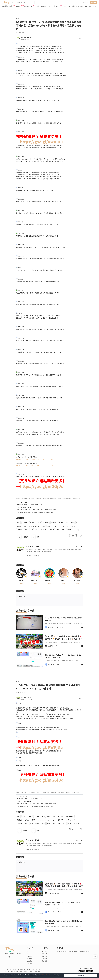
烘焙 (69, 823)
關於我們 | (8, 971)
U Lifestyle (9, 969)
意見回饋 (29, 961)
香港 (43, 823)
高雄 (67, 523)
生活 (90, 6)
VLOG (64, 6)
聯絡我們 (39, 971)
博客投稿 (29, 963)
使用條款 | (20, 971)
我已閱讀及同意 (80, 975)
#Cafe (75, 951)
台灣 (63, 526)
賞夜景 (61, 523)
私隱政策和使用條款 (47, 975)
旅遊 (73, 6)
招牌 (37, 530)
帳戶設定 (44, 953)
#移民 (88, 951)
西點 (48, 823)
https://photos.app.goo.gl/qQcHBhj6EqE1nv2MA (35, 465)
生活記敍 (46, 523)
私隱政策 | (27, 971)
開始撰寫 (93, 2)
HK (19, 969)
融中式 (69, 530)
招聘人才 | (33, 971)
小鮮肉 (49, 526)
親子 (86, 6)
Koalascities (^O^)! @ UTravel (35, 580)
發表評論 (21, 596)
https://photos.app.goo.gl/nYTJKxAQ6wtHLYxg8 (35, 459)
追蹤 (79, 38)
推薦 (63, 530)
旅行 (39, 523)
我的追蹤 (44, 958)
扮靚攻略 (47, 509)
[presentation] (16, 574)
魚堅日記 (21, 580)
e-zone (38, 969)
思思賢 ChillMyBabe (77, 580)
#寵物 (58, 951)
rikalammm (63, 580)
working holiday (34, 526)
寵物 (42, 509)
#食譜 (71, 951)
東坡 (72, 523)
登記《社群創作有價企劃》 (35, 504)
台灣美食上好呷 (26, 38)
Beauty (24, 969)
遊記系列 (43, 530)
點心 (43, 816)
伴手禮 (37, 823)
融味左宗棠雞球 (21, 526)
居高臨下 (33, 523)
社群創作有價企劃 (7, 6)
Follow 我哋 (49, 512)
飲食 (58, 530)
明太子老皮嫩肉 (71, 526)
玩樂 (81, 6)
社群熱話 (18, 6)
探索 (38, 6)
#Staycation (81, 951)
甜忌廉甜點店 (70, 816)
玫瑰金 (27, 820)
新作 (18, 523)
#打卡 (67, 951)
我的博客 (44, 961)
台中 (23, 816)
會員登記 (85, 2)
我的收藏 (44, 956)
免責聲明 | (14, 971)
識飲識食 (19, 530)
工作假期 (25, 523)
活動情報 (53, 509)
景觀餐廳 (51, 530)
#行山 (63, 951)
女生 (77, 6)
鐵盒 (64, 823)
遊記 (43, 526)
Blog (34, 969)
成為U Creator (28, 6)
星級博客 (50, 6)
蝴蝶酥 (34, 820)
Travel (76, 530)
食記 (77, 523)
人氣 (26, 823)
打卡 (26, 509)
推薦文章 (43, 6)
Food (29, 969)
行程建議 (54, 523)
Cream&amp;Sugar (44, 820)
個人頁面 (44, 951)
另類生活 (56, 526)
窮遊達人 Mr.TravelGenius (49, 580)
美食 (69, 6)
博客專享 (57, 6)
